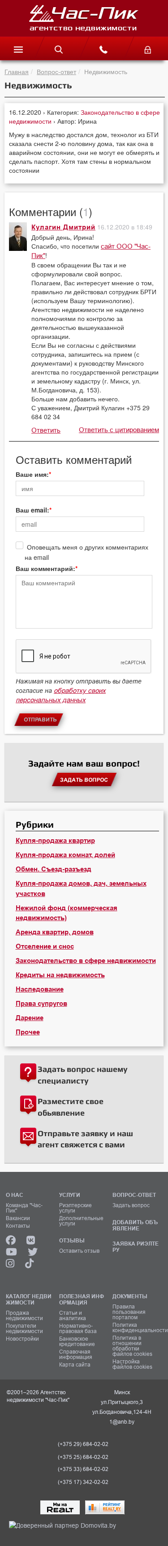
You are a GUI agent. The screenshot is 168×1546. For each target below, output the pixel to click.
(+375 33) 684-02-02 (83, 1469)
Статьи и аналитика (72, 1315)
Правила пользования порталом (129, 1312)
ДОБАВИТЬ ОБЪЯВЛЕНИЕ (135, 1225)
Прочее (28, 1032)
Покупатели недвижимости (24, 1328)
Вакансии (18, 1218)
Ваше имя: (32, 474)
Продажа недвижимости (24, 1315)
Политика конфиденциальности (135, 1327)
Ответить (45, 430)
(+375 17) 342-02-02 (83, 1482)
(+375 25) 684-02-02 (83, 1457)
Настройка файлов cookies (132, 1364)
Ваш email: (32, 509)
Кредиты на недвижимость (60, 975)
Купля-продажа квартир (55, 841)
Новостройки (22, 1339)
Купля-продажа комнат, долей (65, 855)
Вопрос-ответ (56, 71)
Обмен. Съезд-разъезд (53, 869)
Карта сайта (74, 1364)
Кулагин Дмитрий (63, 227)
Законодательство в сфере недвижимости (86, 961)
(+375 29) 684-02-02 (83, 1444)
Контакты (18, 1226)
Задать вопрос (131, 1205)
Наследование (40, 989)
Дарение (29, 1018)
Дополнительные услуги (81, 1221)
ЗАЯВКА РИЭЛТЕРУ (135, 1246)
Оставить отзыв (79, 1251)
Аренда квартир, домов (55, 932)
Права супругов (41, 1004)
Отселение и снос (45, 946)
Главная (16, 71)
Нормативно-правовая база (78, 1328)
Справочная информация (75, 1354)
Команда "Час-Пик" (24, 1208)
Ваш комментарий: (45, 568)
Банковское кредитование (77, 1341)
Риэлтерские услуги (75, 1208)
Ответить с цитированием (119, 429)
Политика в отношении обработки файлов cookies (132, 1346)
